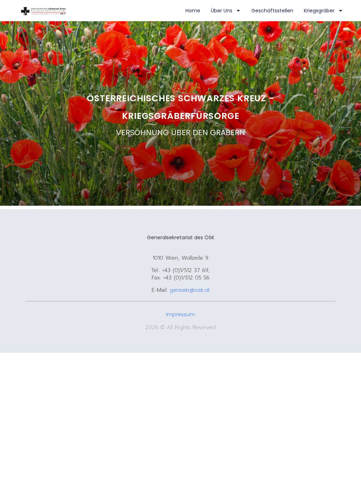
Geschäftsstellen (272, 10)
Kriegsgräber (319, 10)
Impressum (180, 314)
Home (192, 10)
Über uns (221, 10)
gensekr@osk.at (190, 290)
